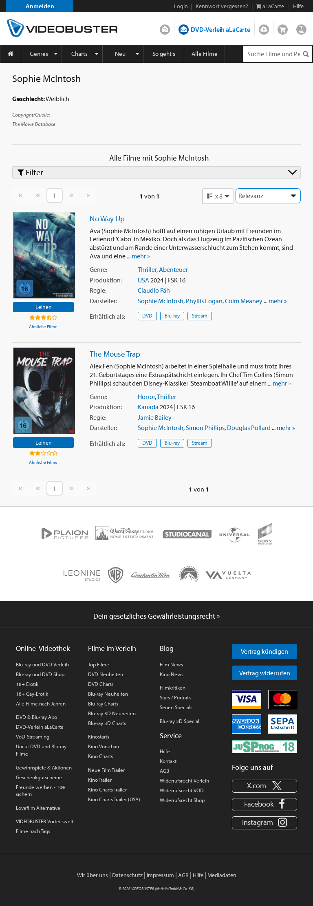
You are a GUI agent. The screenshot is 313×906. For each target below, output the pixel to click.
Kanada (148, 407)
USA (143, 280)
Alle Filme (205, 53)
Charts (79, 53)
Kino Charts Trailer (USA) (114, 799)
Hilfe (165, 751)
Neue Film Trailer (106, 770)
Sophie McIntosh (160, 301)
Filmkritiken (172, 687)
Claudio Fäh (154, 290)
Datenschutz (127, 875)
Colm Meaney (243, 301)
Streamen (264, 27)
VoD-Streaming (32, 736)
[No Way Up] (44, 255)
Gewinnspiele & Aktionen (44, 767)
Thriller (147, 269)
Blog (301, 27)
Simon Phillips (205, 427)
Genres (39, 53)
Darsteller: (103, 301)
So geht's (163, 53)
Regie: (98, 290)
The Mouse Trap (115, 354)
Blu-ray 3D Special (179, 721)
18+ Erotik (27, 684)
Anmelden (40, 6)
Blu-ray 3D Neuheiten (112, 713)
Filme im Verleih (112, 648)
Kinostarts (98, 736)
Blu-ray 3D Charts (107, 723)
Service (171, 735)
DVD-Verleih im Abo (165, 27)
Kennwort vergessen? (222, 6)
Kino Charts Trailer (107, 789)
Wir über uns (92, 875)
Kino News (171, 674)
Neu (120, 53)
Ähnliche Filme (43, 326)
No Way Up (107, 218)
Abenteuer (173, 269)
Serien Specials (176, 707)
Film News (171, 664)
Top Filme (98, 664)
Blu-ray (172, 315)
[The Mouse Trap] (44, 390)
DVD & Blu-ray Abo (36, 717)
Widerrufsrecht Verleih (184, 780)
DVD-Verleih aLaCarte (220, 29)
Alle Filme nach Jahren (41, 703)
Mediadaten (221, 875)
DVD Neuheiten (105, 674)
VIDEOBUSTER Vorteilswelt (44, 821)
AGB (164, 770)
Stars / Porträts (175, 697)
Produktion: (106, 280)
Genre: (98, 269)
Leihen (43, 307)
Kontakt (168, 761)
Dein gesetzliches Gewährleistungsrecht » (156, 616)
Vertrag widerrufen (264, 673)
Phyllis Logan (204, 301)
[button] (218, 196)
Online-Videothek (43, 648)
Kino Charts (100, 756)
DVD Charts (100, 684)
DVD (147, 315)
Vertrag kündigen (264, 651)
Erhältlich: (107, 316)
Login (181, 6)
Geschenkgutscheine (39, 777)
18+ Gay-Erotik (32, 693)
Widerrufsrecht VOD (182, 790)
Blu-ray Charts (103, 703)
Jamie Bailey (155, 417)
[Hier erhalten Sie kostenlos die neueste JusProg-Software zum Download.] (264, 745)
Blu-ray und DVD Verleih (42, 664)
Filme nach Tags (33, 831)
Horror (146, 396)
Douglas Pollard (249, 427)
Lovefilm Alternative (38, 808)
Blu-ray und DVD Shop (40, 674)
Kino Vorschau (103, 746)
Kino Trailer (100, 779)
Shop (283, 27)
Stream (199, 315)
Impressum (160, 875)
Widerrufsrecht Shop (182, 800)
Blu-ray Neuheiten (108, 693)
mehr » (141, 256)
